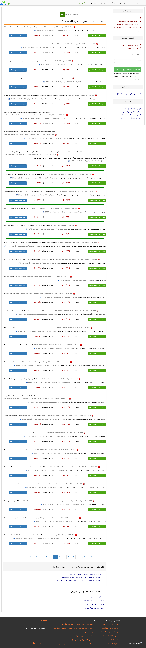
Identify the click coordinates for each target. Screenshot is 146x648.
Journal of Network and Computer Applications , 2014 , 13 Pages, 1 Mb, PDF (56, 344)
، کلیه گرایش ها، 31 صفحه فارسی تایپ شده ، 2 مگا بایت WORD (30, 99)
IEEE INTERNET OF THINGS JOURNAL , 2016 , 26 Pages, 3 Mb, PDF (50, 78)
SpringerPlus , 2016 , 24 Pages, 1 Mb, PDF (56, 362)
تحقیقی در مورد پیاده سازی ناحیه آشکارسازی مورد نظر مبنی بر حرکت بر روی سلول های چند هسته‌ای (79, 178)
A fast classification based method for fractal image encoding (20, 27)
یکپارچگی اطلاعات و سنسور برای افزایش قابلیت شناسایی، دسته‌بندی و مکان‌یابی (84, 47)
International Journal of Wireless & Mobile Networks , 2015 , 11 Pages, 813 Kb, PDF (29, 134)
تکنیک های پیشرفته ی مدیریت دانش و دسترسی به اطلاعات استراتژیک (87, 470)
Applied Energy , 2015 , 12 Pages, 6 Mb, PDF (81, 95)
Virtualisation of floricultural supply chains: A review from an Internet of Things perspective (28, 310)
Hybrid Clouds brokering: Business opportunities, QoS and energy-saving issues (25, 415)
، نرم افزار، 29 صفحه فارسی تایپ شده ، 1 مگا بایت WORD (59, 297)
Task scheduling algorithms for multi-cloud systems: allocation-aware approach (25, 432)
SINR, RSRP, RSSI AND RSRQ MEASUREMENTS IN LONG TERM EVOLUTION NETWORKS (29, 132)
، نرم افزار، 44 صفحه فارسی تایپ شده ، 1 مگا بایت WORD (77, 280)
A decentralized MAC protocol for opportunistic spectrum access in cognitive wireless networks (29, 327)
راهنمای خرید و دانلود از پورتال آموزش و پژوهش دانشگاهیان (73, 628)
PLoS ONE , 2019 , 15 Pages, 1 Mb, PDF (62, 225)
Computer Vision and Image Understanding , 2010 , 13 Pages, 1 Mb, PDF (70, 174)
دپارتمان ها (92, 3)
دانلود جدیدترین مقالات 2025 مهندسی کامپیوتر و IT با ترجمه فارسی (82, 577)
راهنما (113, 3)
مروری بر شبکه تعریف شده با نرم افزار (95, 212)
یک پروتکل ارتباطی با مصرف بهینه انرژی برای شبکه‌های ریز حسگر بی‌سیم (86, 402)
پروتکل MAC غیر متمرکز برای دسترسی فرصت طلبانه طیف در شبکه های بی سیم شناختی (82, 331)
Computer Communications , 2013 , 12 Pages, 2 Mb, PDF (73, 327)
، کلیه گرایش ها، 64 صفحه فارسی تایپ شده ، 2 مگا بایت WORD (64, 82)
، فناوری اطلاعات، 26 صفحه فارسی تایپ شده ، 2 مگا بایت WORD (26, 246)
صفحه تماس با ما (41, 620)
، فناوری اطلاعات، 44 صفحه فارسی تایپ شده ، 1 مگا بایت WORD (55, 348)
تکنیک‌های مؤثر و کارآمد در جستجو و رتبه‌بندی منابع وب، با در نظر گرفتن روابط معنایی (83, 263)
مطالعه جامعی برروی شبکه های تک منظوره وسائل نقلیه (91, 348)
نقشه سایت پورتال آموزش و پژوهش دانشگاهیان (77, 624)
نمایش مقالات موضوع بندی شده (127, 69)
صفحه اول (92, 557)
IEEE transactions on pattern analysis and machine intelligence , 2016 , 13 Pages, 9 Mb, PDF (42, 276)
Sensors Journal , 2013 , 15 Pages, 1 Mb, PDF (61, 535)
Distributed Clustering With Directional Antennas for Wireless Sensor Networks (25, 535)
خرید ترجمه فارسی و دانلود (17, 36)
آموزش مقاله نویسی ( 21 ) (132, 112)
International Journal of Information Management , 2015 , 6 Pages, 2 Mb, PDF (74, 466)
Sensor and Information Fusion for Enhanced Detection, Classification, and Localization (28, 44)
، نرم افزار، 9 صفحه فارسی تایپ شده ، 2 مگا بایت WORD (58, 65)
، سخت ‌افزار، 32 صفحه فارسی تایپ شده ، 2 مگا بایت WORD (36, 195)
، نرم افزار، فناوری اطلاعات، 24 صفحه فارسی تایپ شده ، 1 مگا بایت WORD (56, 453)
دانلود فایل (103, 3)
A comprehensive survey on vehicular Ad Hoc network (18, 344)
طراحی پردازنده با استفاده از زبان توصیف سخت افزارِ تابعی (89, 521)
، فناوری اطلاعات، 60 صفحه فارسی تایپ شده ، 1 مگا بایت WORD (38, 314)
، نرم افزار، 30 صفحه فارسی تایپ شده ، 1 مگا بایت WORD (39, 419)
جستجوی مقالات (132, 48)
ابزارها (91, 643)
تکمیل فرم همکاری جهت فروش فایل (129, 94)
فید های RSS (40, 644)
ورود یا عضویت (78, 3)
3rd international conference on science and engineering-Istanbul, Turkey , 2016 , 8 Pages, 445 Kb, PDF (61, 501)
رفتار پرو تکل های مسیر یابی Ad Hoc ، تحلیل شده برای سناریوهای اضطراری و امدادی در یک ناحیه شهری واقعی (76, 246)
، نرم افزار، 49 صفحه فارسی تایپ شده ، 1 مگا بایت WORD (44, 487)
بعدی (31, 557)
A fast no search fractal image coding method (16, 293)
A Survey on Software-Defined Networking (15, 208)
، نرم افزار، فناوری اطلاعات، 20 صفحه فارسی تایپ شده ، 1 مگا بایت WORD (50, 382)
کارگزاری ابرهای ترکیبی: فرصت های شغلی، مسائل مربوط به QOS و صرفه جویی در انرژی (82, 419)
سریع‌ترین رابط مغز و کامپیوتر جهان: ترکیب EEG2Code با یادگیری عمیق (86, 229)
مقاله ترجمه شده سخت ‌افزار (95, 604)
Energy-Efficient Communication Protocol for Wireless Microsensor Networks (25, 396)
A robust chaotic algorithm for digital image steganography (20, 379)
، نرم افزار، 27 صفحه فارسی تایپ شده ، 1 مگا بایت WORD (48, 402)
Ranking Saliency (9, 276)
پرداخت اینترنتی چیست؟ (85, 632)
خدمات (131, 3)
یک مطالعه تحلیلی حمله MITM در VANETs (94, 504)
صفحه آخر (22, 557)
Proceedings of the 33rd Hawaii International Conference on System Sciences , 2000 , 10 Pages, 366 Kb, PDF (36, 398)
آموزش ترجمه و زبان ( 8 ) (132, 108)
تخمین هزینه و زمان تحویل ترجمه (81, 640)
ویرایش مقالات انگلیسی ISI (109, 632)
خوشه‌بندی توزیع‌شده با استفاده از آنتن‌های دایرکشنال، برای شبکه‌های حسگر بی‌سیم (83, 538)
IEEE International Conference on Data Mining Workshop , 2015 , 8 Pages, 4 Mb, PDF (30, 154)
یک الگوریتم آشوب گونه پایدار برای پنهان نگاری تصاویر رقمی (89, 382)
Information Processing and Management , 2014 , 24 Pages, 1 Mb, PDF (76, 259)
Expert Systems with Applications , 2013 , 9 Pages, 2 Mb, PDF (78, 242)
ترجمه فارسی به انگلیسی (110, 628)
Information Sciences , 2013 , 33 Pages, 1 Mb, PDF (67, 484)
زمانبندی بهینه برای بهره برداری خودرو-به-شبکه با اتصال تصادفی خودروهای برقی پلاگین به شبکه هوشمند (78, 98)
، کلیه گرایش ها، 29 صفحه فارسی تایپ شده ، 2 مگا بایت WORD (31, 178)
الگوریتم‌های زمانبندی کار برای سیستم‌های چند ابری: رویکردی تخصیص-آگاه (86, 436)
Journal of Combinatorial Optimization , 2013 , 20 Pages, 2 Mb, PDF (55, 449)
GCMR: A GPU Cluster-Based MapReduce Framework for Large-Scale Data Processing (27, 112)
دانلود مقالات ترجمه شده (129, 45)
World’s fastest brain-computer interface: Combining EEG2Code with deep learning (26, 225)
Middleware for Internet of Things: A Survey (16, 78)
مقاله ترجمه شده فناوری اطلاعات (94, 600)
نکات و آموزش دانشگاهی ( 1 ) (131, 115)
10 (37, 557)
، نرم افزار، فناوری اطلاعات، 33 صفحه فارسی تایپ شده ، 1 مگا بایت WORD (38, 365)
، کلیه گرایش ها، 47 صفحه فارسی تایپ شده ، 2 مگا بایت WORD (42, 48)
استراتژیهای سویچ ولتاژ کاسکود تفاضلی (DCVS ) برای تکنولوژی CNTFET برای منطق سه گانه (81, 195)
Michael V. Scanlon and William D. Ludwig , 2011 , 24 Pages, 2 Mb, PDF (74, 44)
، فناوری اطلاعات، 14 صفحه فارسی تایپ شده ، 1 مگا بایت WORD (47, 470)
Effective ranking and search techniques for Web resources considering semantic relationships (29, 259)
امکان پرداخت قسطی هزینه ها (127, 24)
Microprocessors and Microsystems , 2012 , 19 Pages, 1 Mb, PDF (59, 518)
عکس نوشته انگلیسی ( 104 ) (131, 118)
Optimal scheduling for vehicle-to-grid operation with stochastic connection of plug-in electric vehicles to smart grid (35, 95)
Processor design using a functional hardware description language (22, 518)
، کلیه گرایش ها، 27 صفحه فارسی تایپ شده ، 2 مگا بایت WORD (47, 229)
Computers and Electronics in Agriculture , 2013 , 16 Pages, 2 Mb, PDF (75, 310)
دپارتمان (140, 54)
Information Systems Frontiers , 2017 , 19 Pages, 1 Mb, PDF (65, 432)
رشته (140, 61)
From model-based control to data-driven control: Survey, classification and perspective (27, 484)
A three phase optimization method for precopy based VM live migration (23, 362)
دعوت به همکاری (112, 643)
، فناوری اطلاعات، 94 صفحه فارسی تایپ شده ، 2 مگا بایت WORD (64, 212)
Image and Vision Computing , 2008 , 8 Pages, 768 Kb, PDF (55, 27)
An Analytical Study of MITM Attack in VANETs (17, 501)
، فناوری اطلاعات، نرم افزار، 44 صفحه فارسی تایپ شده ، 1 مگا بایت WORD (37, 539)
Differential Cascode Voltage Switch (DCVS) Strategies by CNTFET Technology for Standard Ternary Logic (33, 191)
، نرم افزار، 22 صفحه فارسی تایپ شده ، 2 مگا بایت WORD (54, 31)
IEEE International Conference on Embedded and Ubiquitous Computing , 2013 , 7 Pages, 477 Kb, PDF (35, 115)
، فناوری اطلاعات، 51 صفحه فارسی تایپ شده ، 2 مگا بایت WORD (40, 263)
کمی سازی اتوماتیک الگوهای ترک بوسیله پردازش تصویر (91, 64)
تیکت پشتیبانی (64, 643)
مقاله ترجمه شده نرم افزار (96, 596)
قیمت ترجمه (121, 3)
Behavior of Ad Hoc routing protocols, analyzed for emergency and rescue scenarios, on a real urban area (32, 242)
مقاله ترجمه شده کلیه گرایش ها (94, 608)
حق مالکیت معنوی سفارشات (128, 21)
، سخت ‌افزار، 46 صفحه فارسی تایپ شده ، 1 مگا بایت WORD (54, 521)
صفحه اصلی (141, 3)
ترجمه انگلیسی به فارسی (110, 624)
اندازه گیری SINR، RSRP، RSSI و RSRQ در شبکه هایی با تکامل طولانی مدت (85, 138)
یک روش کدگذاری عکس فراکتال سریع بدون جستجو (92, 297)
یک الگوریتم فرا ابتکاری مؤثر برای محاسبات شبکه (92, 453)
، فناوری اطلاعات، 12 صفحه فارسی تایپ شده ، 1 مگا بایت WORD (62, 504)
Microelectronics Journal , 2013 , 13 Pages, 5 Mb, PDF (78, 191)
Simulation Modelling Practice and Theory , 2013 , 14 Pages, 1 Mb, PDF (69, 415)
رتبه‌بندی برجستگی (100, 280)
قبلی (83, 557)
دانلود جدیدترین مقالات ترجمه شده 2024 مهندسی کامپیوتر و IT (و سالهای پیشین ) (78, 580)
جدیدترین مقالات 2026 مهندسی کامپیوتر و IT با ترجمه (86, 574)
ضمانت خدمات (133, 18)
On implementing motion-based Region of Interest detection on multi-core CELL (25, 174)
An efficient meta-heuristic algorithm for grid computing (19, 449)
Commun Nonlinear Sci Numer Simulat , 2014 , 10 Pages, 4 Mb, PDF (57, 379)
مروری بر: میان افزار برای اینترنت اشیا (95, 81)
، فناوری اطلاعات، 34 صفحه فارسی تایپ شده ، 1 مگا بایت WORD (45, 436)
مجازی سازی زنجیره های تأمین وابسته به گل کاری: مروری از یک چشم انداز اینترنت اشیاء (82, 314)
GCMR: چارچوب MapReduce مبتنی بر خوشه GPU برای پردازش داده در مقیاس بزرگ (83, 118)
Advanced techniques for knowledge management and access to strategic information (27, 466)
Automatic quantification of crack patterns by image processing (21, 61)
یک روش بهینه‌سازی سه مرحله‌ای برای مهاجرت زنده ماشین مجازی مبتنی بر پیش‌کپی (83, 365)
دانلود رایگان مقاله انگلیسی (97, 36)
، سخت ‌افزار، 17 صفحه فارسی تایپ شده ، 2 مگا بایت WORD (41, 119)
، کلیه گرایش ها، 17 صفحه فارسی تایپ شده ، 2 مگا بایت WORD (45, 138)
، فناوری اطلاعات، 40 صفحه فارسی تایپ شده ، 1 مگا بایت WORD (37, 331)
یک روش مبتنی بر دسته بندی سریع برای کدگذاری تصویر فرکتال (89, 30)
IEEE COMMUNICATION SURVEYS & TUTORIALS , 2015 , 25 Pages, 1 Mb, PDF (52, 208)
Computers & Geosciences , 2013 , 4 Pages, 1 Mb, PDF (55, 61)
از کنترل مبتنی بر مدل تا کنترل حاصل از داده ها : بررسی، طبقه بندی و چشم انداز (84, 487)
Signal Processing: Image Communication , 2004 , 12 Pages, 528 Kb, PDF (50, 293)
